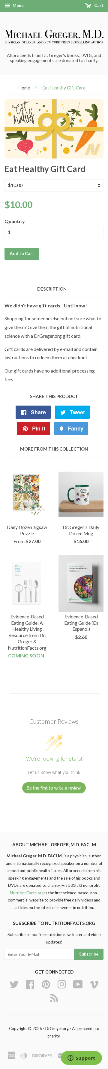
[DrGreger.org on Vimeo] (94, 983)
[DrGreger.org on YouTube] (78, 983)
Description (52, 288)
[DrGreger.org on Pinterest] (45, 983)
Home (24, 87)
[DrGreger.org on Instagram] (61, 983)
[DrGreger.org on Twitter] (14, 983)
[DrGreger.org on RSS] (54, 997)
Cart (98, 5)
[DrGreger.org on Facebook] (30, 983)
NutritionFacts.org (27, 892)
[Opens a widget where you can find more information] (81, 1058)
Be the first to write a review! (54, 788)
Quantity (14, 221)
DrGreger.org (57, 1028)
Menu (18, 5)
